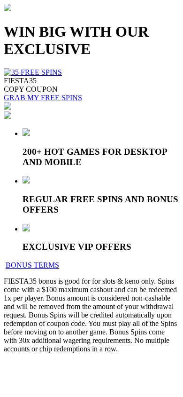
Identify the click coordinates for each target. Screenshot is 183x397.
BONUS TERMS (32, 265)
